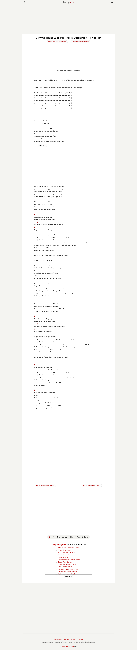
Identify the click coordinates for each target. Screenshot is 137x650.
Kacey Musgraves (59, 544)
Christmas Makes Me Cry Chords (69, 560)
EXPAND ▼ (68, 576)
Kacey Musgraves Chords (57, 42)
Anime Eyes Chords (64, 550)
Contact (66, 639)
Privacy (80, 639)
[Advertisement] (68, 19)
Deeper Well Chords (65, 562)
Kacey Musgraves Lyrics (80, 42)
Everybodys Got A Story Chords (68, 569)
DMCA (73, 639)
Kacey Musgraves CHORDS (45, 485)
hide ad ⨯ (42, 145)
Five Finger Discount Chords (67, 571)
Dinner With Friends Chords (67, 564)
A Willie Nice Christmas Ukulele (68, 548)
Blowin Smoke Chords (65, 555)
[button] (24, 2)
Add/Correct (58, 639)
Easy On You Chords (65, 567)
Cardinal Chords (63, 557)
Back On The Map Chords (66, 552)
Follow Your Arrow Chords (66, 574)
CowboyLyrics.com (67, 646)
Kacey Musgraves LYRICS (91, 485)
